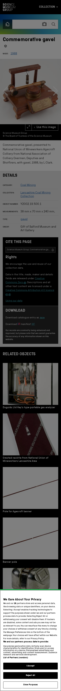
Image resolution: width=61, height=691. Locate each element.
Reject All (30, 675)
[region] (30, 640)
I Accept (30, 666)
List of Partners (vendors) (15, 658)
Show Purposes (30, 685)
